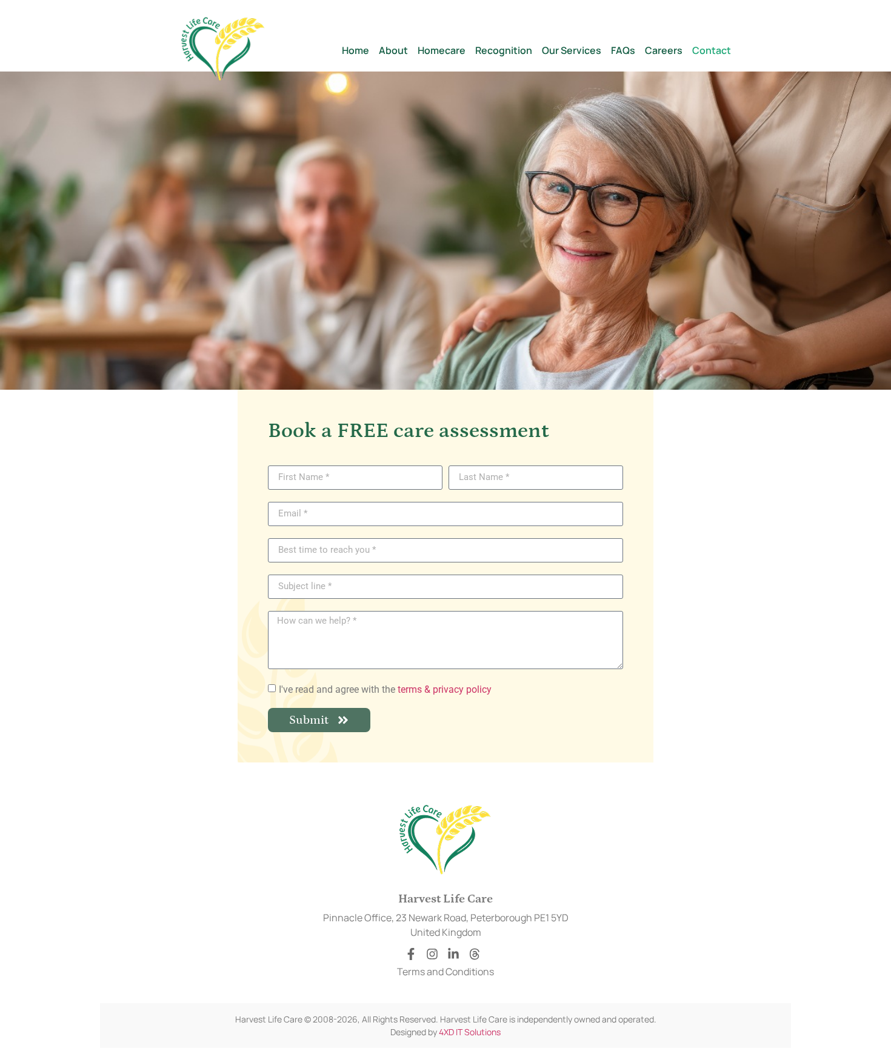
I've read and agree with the (385, 689)
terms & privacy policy (445, 689)
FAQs (623, 50)
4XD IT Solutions (470, 1032)
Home (355, 50)
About (393, 50)
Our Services (571, 50)
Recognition (503, 50)
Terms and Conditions (445, 971)
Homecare (442, 50)
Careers (663, 50)
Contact (711, 50)
